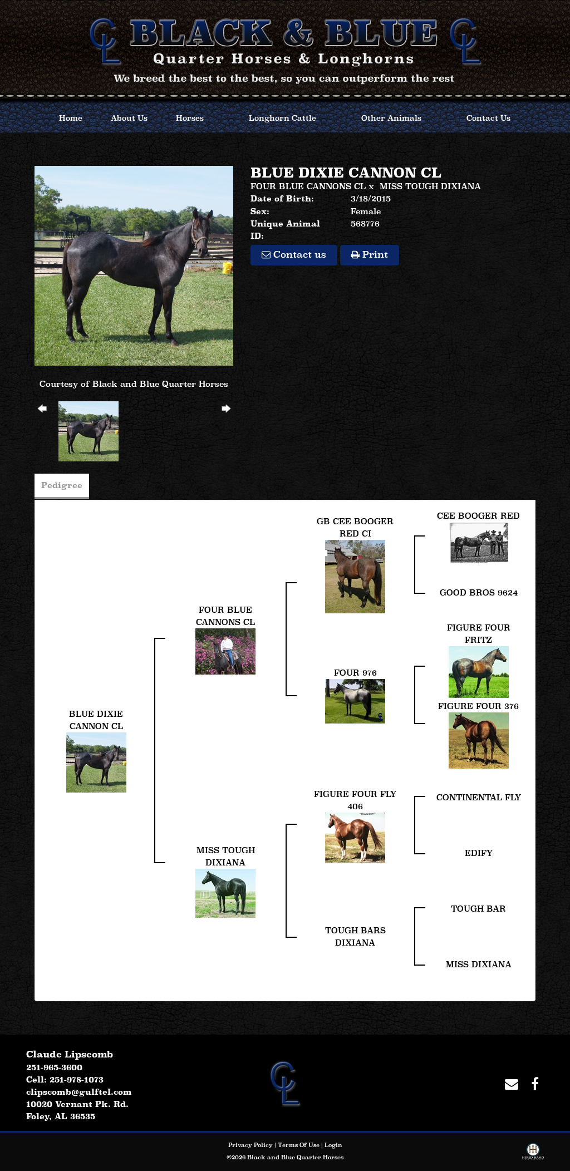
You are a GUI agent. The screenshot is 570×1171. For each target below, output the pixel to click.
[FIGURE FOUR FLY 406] (355, 836)
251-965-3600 (54, 1067)
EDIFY (479, 853)
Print (374, 254)
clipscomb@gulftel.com (79, 1091)
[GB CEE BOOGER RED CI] (355, 575)
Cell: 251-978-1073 (65, 1079)
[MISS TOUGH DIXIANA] (225, 892)
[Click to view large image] (134, 264)
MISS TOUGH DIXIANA (430, 186)
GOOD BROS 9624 (479, 592)
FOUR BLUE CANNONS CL (308, 186)
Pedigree (61, 485)
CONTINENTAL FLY (478, 797)
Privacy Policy (250, 1145)
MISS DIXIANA (479, 964)
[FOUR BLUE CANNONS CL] (225, 650)
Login (333, 1145)
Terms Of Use (299, 1145)
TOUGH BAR (478, 908)
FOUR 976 (355, 672)
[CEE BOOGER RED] (479, 542)
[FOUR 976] (355, 700)
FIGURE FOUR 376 (478, 706)
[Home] (285, 1082)
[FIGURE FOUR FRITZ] (479, 671)
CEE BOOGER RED (478, 515)
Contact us (298, 254)
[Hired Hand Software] (533, 1153)
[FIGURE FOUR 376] (479, 739)
